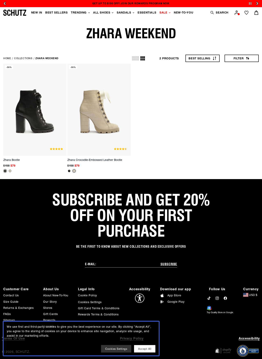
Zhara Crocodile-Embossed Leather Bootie (94, 159)
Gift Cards (50, 314)
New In (36, 12)
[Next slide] (257, 3)
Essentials (147, 12)
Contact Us (11, 295)
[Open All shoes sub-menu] (112, 12)
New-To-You (183, 12)
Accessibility (249, 338)
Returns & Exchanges (18, 307)
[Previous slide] (4, 3)
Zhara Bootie (11, 159)
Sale (163, 12)
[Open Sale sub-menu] (169, 12)
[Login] (236, 12)
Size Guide (11, 301)
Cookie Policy (87, 295)
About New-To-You (55, 295)
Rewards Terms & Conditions (98, 314)
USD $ (253, 295)
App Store (174, 295)
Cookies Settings (90, 302)
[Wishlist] (246, 12)
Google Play (176, 301)
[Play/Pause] (250, 3)
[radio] (135, 58)
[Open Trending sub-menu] (89, 12)
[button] (219, 12)
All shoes (101, 12)
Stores (47, 307)
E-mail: (90, 264)
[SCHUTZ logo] (14, 13)
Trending (79, 12)
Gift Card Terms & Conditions (99, 308)
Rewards (49, 320)
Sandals (124, 12)
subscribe (168, 264)
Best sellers (56, 12)
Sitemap (9, 320)
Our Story (50, 301)
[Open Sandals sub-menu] (133, 12)
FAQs (7, 314)
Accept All (144, 348)
